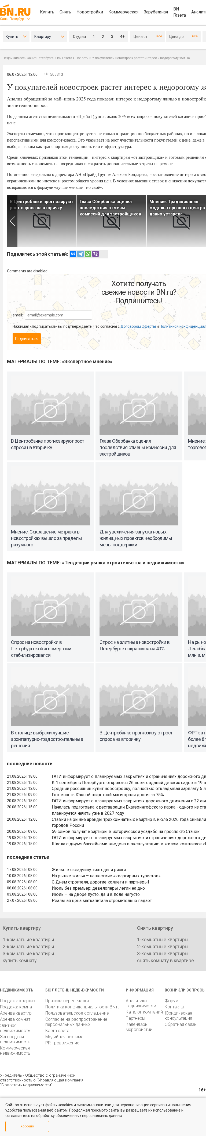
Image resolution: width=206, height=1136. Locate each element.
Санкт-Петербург (12, 19)
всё (159, 36)
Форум (171, 1000)
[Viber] (95, 254)
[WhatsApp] (88, 254)
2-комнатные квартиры (28, 946)
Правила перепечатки (67, 1000)
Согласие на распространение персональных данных (76, 1022)
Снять (65, 12)
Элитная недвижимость (15, 1028)
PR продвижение (62, 1042)
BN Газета (179, 12)
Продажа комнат (17, 1006)
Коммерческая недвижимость (15, 1050)
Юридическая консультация (178, 1016)
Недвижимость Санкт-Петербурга (28, 58)
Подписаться (26, 339)
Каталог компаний (144, 1012)
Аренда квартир (16, 1013)
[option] (42, 221)
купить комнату (20, 960)
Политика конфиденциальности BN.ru (82, 1006)
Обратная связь (181, 1024)
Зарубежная (156, 12)
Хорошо (27, 1126)
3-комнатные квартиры (28, 953)
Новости (82, 58)
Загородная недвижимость (15, 1039)
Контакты (174, 1006)
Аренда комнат (15, 1019)
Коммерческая (123, 12)
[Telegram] (80, 254)
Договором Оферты (138, 326)
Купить (47, 12)
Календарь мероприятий (139, 1027)
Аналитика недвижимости (141, 1003)
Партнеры (135, 1018)
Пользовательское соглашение (77, 1013)
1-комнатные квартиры (28, 939)
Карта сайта (57, 1030)
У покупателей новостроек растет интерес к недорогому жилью (141, 58)
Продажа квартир (17, 1000)
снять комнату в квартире (165, 960)
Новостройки (89, 12)
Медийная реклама (64, 1036)
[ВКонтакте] (73, 254)
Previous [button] (12, 221)
